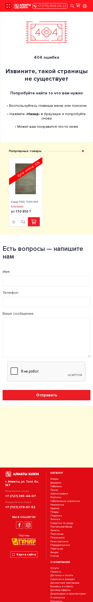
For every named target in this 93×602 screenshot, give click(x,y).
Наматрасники (59, 541)
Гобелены (56, 486)
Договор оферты (60, 590)
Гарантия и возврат (62, 579)
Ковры (54, 479)
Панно (54, 490)
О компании (57, 597)
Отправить (46, 395)
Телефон (10, 292)
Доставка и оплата (61, 575)
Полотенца (57, 534)
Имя (6, 271)
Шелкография (59, 493)
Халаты (55, 530)
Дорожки (55, 482)
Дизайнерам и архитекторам (68, 594)
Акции (54, 552)
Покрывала (57, 537)
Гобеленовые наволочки (65, 501)
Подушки (56, 515)
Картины (55, 497)
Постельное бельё (61, 526)
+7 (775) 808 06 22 (51, 6)
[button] (83, 151)
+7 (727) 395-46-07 (20, 496)
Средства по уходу (61, 523)
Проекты (55, 572)
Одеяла (54, 508)
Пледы (54, 512)
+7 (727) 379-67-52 (20, 507)
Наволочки (57, 504)
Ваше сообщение (18, 313)
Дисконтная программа (64, 582)
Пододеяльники (60, 545)
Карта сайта (26, 554)
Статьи (54, 556)
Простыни (56, 548)
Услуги (54, 568)
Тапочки (55, 519)
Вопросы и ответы (61, 586)
